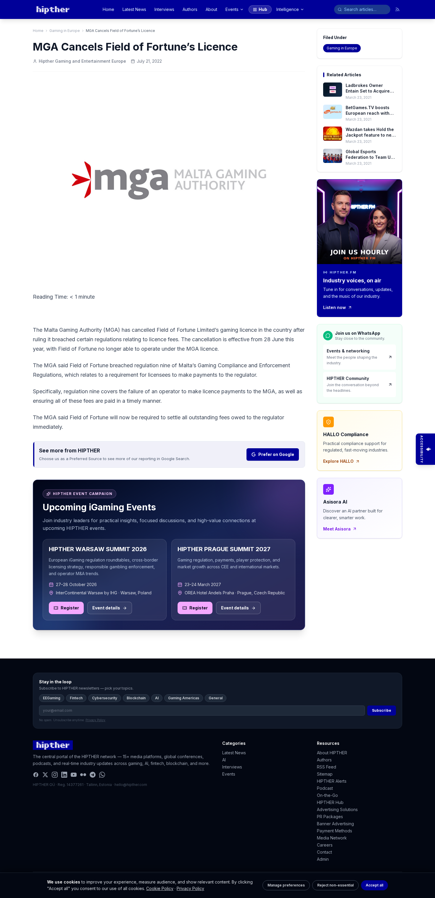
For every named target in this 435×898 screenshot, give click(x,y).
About (211, 9)
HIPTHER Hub (330, 802)
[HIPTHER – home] (53, 9)
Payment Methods (334, 830)
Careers (325, 844)
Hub (263, 9)
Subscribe (381, 710)
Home (108, 9)
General (216, 698)
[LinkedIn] (64, 775)
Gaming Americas (183, 698)
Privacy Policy (190, 888)
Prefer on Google (276, 454)
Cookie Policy (159, 888)
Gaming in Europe (64, 30)
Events (232, 9)
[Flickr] (83, 775)
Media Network (332, 837)
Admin (323, 859)
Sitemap (325, 773)
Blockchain (136, 698)
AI (157, 698)
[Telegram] (93, 775)
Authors (190, 9)
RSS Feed (326, 766)
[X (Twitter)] (45, 775)
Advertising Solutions (337, 809)
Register (70, 607)
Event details (106, 607)
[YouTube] (74, 775)
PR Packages (330, 816)
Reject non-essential (335, 885)
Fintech (76, 698)
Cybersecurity (104, 698)
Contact (324, 852)
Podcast (325, 788)
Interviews (164, 9)
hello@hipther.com (131, 784)
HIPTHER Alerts (332, 781)
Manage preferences (286, 885)
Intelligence (287, 9)
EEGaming (51, 698)
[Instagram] (55, 775)
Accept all (374, 885)
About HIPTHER (332, 752)
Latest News (134, 9)
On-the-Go (327, 795)
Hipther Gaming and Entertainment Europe (82, 61)
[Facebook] (36, 775)
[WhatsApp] (102, 775)
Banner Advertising (335, 823)
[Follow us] (397, 9)
